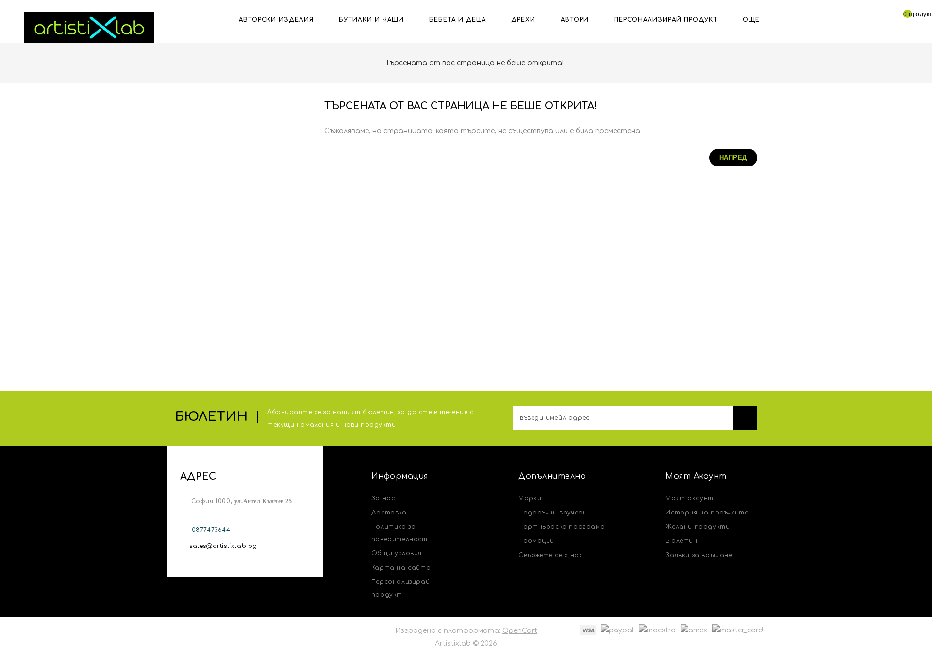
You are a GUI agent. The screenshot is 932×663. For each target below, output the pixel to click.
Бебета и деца (457, 20)
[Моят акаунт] (877, 19)
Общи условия (396, 553)
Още (751, 20)
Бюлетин (681, 540)
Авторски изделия (276, 20)
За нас (383, 498)
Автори (575, 20)
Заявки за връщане (699, 555)
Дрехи (523, 20)
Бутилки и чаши (371, 20)
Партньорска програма (561, 526)
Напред (733, 157)
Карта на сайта (401, 567)
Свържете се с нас (550, 555)
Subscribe (745, 418)
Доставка (389, 512)
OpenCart (519, 630)
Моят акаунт (690, 498)
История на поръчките (707, 512)
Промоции (536, 540)
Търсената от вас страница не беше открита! (474, 62)
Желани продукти (698, 526)
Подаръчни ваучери (552, 512)
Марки (529, 498)
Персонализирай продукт (665, 20)
